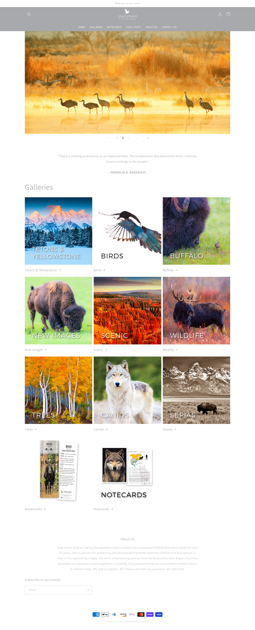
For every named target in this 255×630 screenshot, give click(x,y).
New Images (34, 350)
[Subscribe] (88, 590)
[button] (29, 14)
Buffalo (168, 270)
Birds (97, 270)
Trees (29, 429)
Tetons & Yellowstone (41, 270)
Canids (99, 429)
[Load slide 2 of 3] (123, 138)
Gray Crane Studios (121, 621)
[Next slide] (137, 138)
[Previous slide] (108, 138)
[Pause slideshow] (147, 138)
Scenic (99, 350)
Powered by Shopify (140, 621)
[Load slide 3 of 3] (128, 138)
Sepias (168, 429)
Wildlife (168, 350)
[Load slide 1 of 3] (117, 138)
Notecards (101, 509)
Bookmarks (33, 509)
